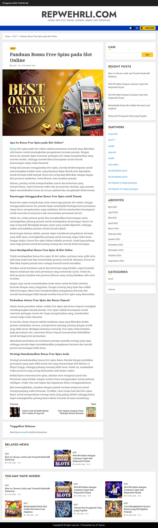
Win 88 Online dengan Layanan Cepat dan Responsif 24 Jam (84, 458)
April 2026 (113, 212)
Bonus (13, 148)
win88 (111, 146)
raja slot (112, 152)
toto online (113, 164)
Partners (111, 289)
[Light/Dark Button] (131, 28)
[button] (137, 28)
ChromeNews (87, 525)
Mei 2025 (112, 218)
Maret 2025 (113, 228)
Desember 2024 (115, 244)
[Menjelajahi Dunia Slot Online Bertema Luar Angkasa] (13, 509)
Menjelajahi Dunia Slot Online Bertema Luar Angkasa (35, 509)
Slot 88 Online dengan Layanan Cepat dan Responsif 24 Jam (135, 490)
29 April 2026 (80, 465)
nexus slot (113, 134)
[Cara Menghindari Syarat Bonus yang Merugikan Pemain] (113, 509)
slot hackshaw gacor (118, 170)
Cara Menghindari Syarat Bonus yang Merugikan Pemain (137, 509)
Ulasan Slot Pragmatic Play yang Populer (127, 116)
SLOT (13, 48)
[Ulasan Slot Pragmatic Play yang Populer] (63, 509)
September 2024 (116, 260)
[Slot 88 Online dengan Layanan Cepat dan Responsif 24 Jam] (113, 489)
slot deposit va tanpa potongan (123, 183)
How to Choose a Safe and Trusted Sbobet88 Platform (27, 458)
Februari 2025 (114, 234)
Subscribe (149, 28)
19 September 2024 (28, 66)
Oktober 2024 (114, 255)
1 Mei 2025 (80, 514)
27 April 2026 (131, 496)
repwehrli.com (79, 14)
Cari (112, 47)
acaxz (14, 66)
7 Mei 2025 (30, 515)
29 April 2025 (131, 515)
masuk (24, 432)
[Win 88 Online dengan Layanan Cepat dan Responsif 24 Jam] (62, 458)
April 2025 (113, 223)
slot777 (111, 140)
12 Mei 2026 (11, 463)
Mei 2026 (112, 207)
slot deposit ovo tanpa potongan (123, 189)
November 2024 (115, 250)
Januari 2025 (114, 239)
